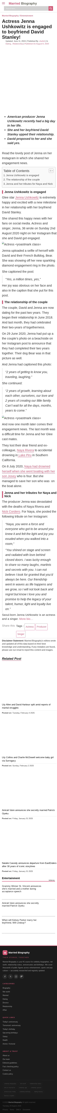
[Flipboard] (21, 976)
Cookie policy (8, 1074)
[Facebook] (5, 976)
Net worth (6, 992)
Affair (5, 1010)
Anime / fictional (9, 1044)
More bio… (26, 618)
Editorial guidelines (10, 1063)
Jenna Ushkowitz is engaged (22, 175)
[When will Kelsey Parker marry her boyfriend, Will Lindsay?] (49, 925)
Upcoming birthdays (10, 1033)
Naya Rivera (25, 450)
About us (6, 1055)
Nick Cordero (11, 511)
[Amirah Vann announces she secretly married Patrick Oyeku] (49, 908)
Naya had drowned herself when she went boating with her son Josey (28, 471)
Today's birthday (9, 1029)
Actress (30, 626)
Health (5, 1040)
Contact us (7, 1070)
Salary (5, 1036)
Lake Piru (25, 455)
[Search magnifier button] (51, 8)
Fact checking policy (11, 1067)
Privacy (5, 1110)
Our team (6, 1059)
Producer (41, 626)
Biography (6, 988)
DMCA (18, 1110)
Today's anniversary (10, 1022)
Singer (20, 634)
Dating (8, 44)
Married (23, 3)
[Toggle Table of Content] (50, 170)
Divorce (5, 1003)
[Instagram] (16, 976)
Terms (12, 1110)
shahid (42, 41)
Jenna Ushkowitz (27, 197)
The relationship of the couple (23, 179)
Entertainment (26, 16)
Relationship (18, 44)
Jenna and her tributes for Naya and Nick (29, 183)
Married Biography (10, 16)
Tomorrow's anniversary (12, 1025)
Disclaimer (26, 1110)
